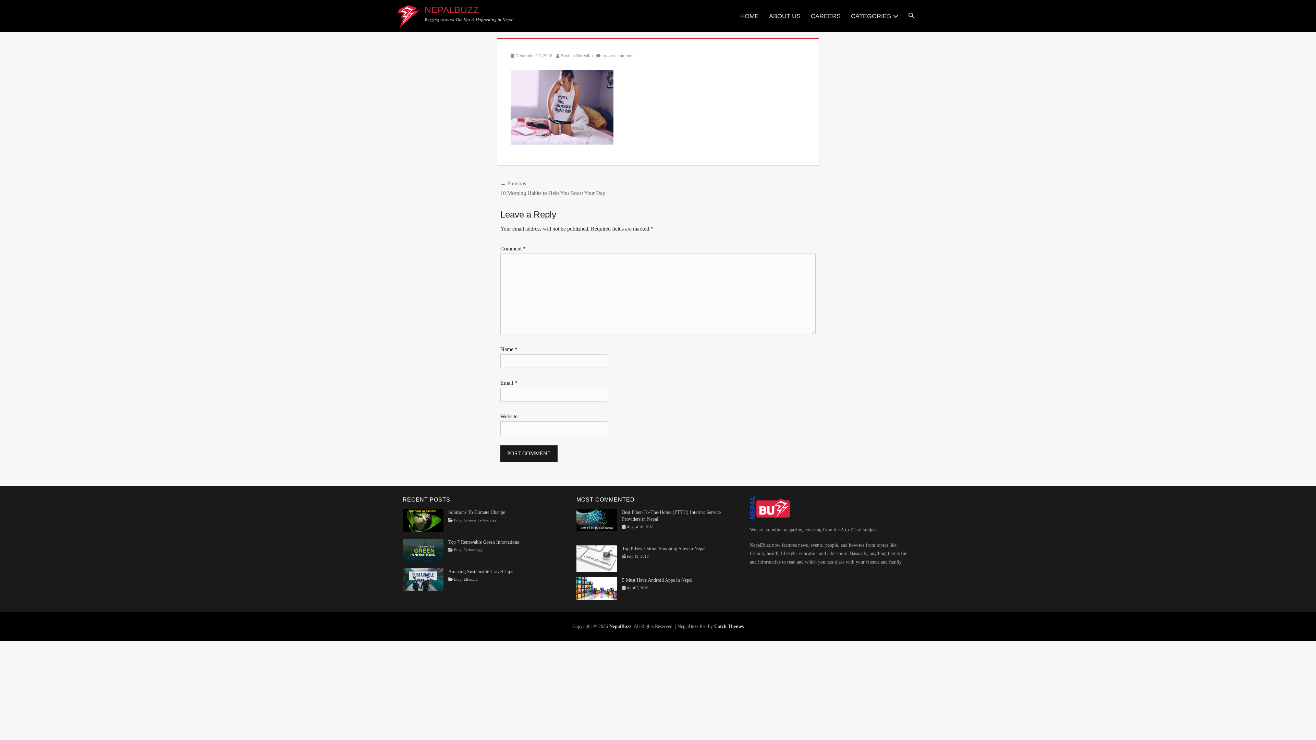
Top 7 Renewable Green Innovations (483, 542)
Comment (513, 248)
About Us (785, 16)
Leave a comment (618, 55)
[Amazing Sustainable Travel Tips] (423, 579)
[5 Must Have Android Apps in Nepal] (596, 588)
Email (508, 383)
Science (470, 520)
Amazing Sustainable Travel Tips (480, 571)
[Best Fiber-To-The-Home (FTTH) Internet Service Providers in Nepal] (596, 519)
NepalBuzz (452, 10)
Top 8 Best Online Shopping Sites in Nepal (664, 548)
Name (508, 349)
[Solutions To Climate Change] (423, 520)
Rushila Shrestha (577, 55)
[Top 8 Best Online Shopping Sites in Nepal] (596, 558)
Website (508, 416)
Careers (826, 16)
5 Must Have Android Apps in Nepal (657, 580)
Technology (487, 520)
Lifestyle (470, 579)
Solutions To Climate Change (476, 512)
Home (749, 16)
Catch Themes (729, 626)
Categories (871, 16)
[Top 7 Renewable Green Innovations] (423, 550)
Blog (458, 520)
